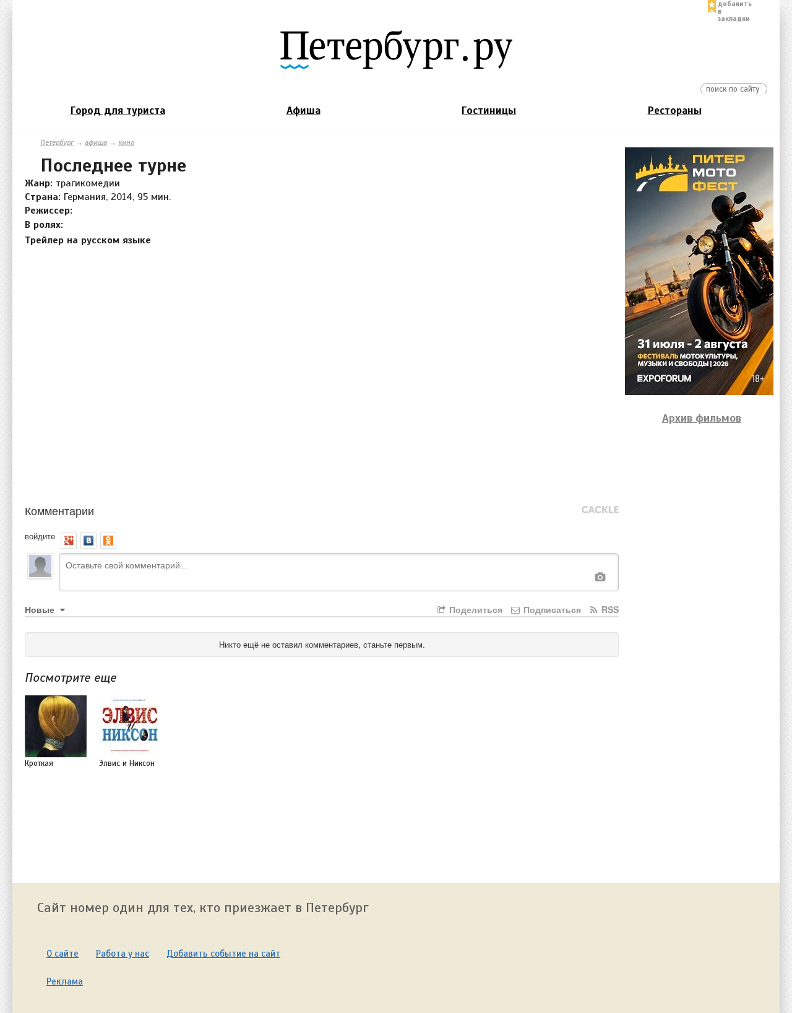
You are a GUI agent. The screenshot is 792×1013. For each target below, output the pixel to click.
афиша (96, 142)
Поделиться (474, 609)
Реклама (64, 981)
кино (126, 142)
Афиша (303, 110)
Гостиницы (489, 110)
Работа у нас (122, 953)
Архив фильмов (701, 418)
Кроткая (39, 763)
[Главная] (396, 49)
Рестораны (675, 110)
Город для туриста (118, 110)
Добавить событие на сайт (223, 953)
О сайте (62, 953)
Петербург (57, 142)
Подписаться (551, 609)
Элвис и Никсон (127, 763)
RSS (609, 609)
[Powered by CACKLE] (600, 510)
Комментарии (59, 510)
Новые (41, 609)
